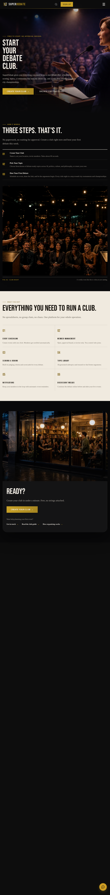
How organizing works (53, 524)
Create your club (18, 91)
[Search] (57, 4)
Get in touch (12, 524)
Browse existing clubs (51, 91)
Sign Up (67, 4)
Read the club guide (30, 524)
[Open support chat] (103, 887)
